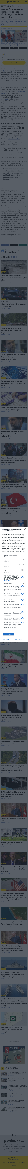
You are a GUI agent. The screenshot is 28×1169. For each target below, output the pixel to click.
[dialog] (14, 584)
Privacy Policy (22, 639)
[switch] (22, 559)
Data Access (14, 639)
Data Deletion (6, 639)
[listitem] (14, 556)
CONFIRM (8, 634)
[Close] (25, 529)
